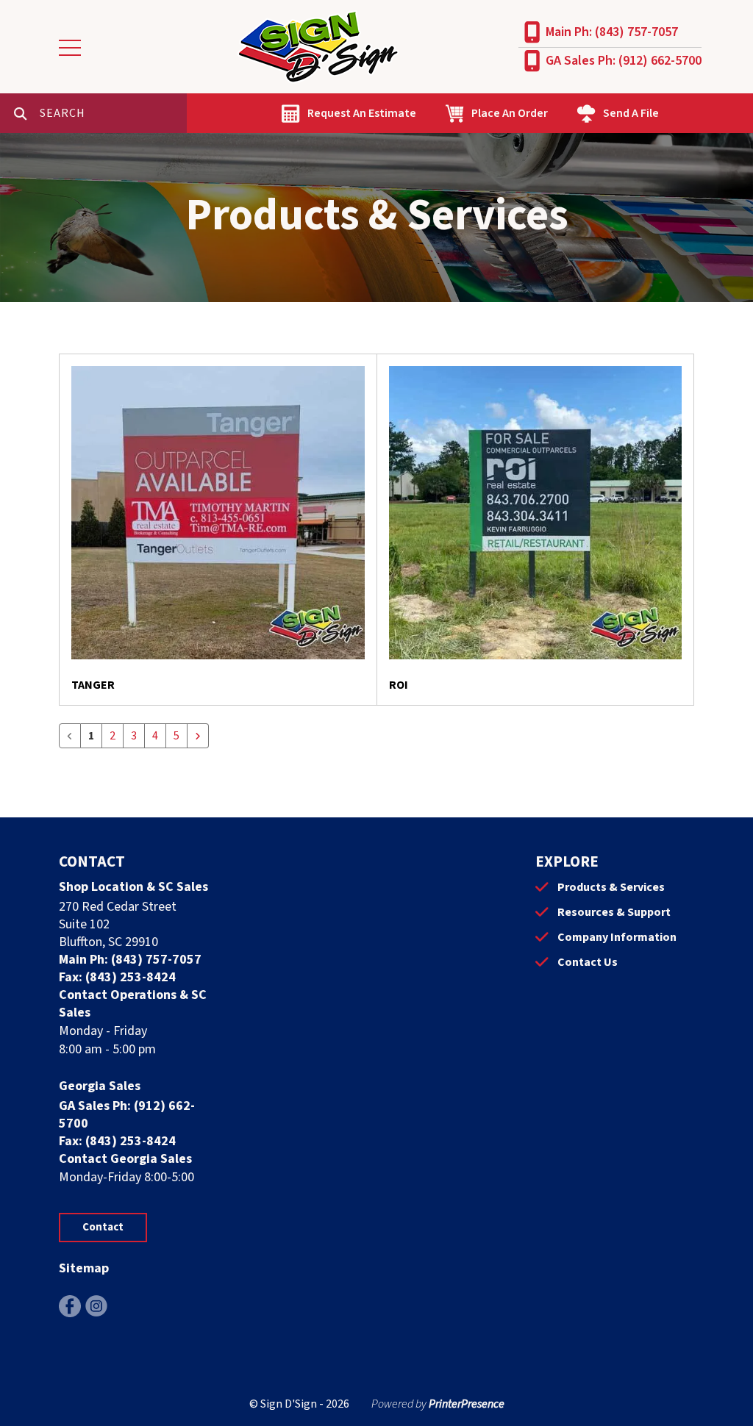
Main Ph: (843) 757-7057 (612, 32)
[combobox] (113, 113)
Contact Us (587, 962)
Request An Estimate (361, 113)
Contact (103, 1227)
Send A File (631, 113)
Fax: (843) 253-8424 (117, 977)
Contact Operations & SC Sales (133, 1004)
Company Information (617, 937)
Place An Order (509, 113)
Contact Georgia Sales (125, 1159)
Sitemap (84, 1268)
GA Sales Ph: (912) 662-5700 (624, 60)
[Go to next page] (198, 736)
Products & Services (611, 887)
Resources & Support (614, 912)
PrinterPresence (466, 1404)
